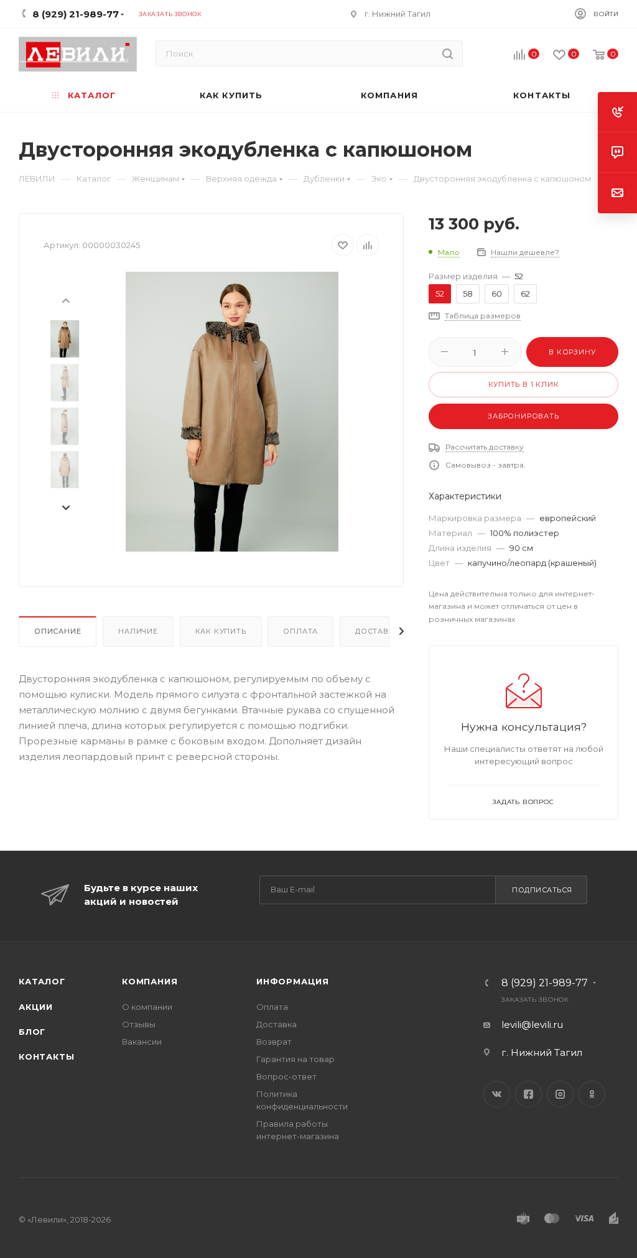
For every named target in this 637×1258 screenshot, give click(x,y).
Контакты (46, 1056)
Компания (149, 981)
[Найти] (447, 53)
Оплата (300, 631)
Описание (57, 631)
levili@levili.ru (532, 1024)
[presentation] (65, 299)
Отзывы (139, 1024)
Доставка (377, 631)
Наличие (138, 631)
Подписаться (542, 890)
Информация (292, 981)
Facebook (528, 1094)
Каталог (42, 981)
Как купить (220, 631)
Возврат (274, 1042)
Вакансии (142, 1042)
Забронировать (523, 416)
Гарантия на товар (295, 1059)
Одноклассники (592, 1094)
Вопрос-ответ (286, 1076)
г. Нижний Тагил (397, 14)
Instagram (560, 1094)
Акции (36, 1007)
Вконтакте (496, 1094)
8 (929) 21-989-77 (544, 983)
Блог (32, 1032)
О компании (147, 1007)
